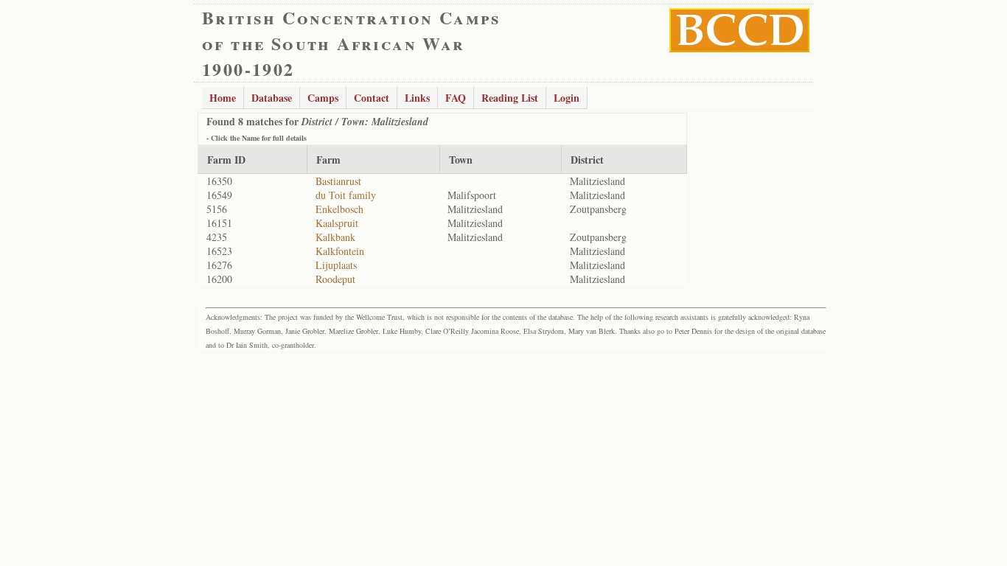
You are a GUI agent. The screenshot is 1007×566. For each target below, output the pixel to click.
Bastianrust (338, 181)
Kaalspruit (337, 223)
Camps (322, 97)
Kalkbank (335, 237)
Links (417, 97)
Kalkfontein (340, 251)
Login (566, 97)
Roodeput (335, 279)
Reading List (509, 97)
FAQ (455, 97)
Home (222, 97)
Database (271, 97)
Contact (371, 97)
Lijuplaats (336, 265)
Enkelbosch (339, 209)
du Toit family (346, 195)
